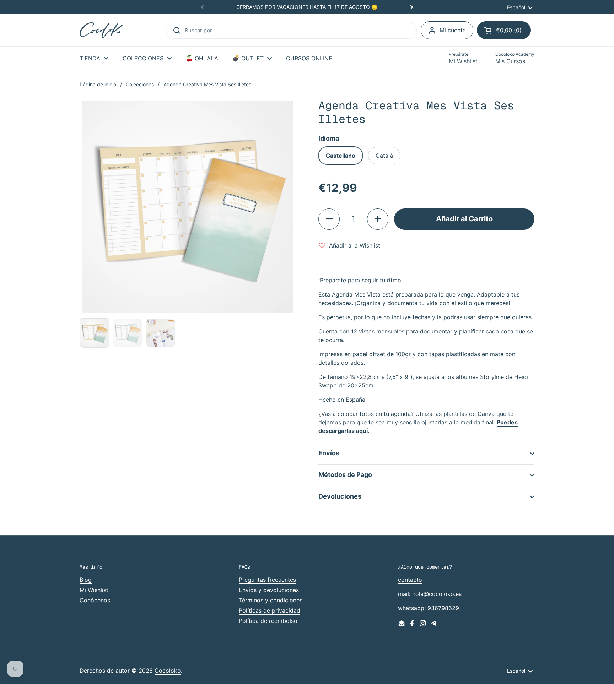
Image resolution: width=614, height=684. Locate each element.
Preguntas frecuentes (267, 579)
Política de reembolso (268, 620)
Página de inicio (98, 84)
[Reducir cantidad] (329, 219)
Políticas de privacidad (269, 610)
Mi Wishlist (94, 589)
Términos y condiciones (270, 600)
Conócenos (95, 600)
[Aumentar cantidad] (377, 219)
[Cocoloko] (101, 30)
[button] (504, 30)
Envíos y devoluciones (269, 589)
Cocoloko (168, 670)
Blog (86, 579)
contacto (410, 579)
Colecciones (140, 84)
